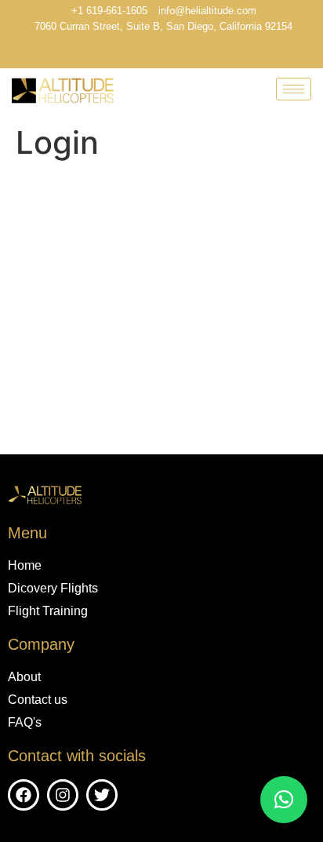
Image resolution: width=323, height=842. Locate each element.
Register (241, 375)
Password (36, 261)
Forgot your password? (162, 421)
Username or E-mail (64, 194)
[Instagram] (179, 53)
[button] (283, 799)
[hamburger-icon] (293, 89)
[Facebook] (152, 53)
